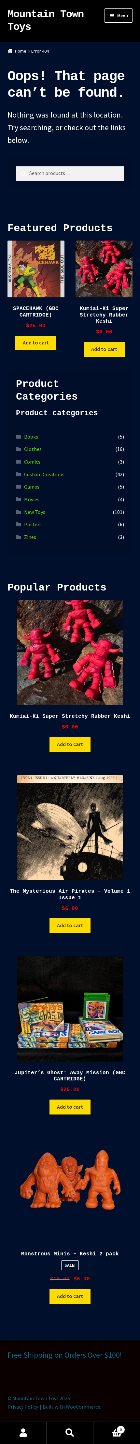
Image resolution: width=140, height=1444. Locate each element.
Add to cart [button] (36, 342)
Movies (31, 499)
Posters (33, 524)
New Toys (34, 512)
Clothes (33, 449)
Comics (32, 461)
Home (20, 51)
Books (31, 436)
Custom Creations (44, 474)
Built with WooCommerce (71, 1406)
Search (70, 1433)
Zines (30, 537)
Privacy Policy (22, 1406)
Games (31, 486)
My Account (23, 1433)
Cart (107, 1427)
